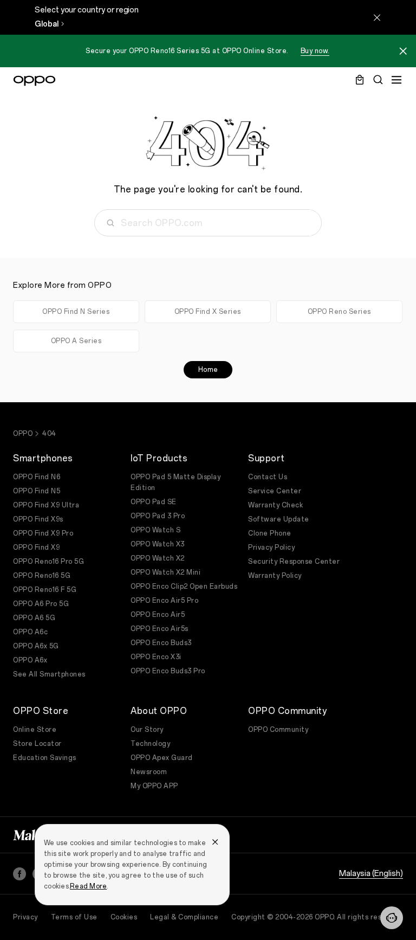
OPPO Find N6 (36, 477)
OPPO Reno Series (339, 312)
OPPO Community (278, 729)
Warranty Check (275, 505)
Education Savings (44, 758)
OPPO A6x (30, 660)
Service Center (274, 491)
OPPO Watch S (155, 530)
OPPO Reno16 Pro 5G (48, 561)
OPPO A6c (30, 632)
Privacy (25, 917)
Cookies (124, 917)
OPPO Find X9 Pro (43, 533)
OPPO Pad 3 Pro (158, 516)
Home (208, 370)
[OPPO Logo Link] (34, 80)
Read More (88, 886)
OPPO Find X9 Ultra (46, 505)
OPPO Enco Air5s (159, 629)
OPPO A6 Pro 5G (41, 604)
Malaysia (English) (371, 873)
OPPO (22, 433)
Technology (150, 744)
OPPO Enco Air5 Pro (164, 600)
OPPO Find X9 (36, 547)
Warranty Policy (275, 576)
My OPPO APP (154, 786)
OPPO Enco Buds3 (161, 643)
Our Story (147, 729)
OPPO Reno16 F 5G (44, 590)
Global (46, 24)
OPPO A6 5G (34, 618)
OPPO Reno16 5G (41, 576)
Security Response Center (294, 561)
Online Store (34, 729)
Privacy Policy (271, 547)
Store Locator (37, 744)
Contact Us (267, 477)
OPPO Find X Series (207, 312)
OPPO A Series (76, 341)
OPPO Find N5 (36, 491)
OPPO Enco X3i (156, 657)
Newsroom (149, 772)
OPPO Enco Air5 (158, 615)
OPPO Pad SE (154, 502)
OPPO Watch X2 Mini (165, 572)
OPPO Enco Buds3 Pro (168, 671)
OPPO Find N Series (75, 312)
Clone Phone (269, 533)
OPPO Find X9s (38, 519)
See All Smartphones (49, 674)
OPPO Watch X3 (158, 544)
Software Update (278, 519)
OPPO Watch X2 (158, 558)
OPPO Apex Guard (162, 758)
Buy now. (315, 51)
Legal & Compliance (184, 917)
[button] (391, 917)
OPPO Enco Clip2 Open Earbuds (184, 586)
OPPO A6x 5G (36, 646)
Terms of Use (74, 917)
